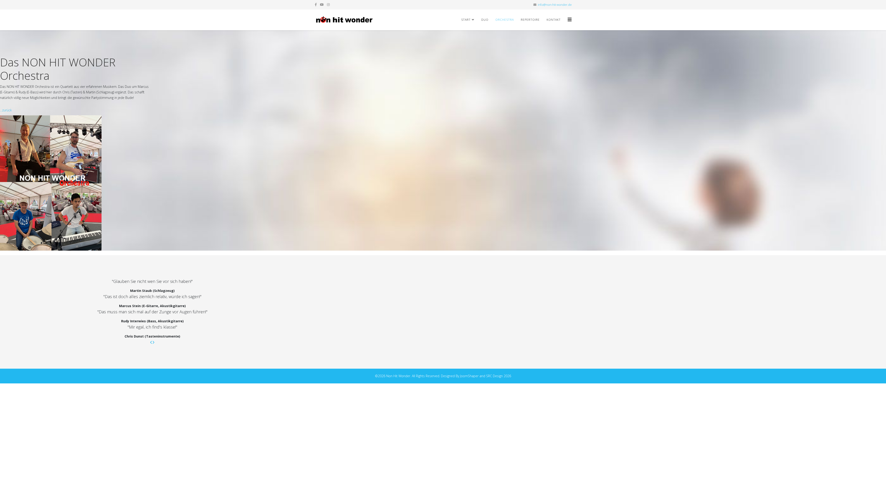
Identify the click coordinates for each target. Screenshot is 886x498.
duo (484, 20)
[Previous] (151, 342)
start (466, 20)
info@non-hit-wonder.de (555, 5)
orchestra (504, 20)
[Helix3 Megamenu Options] (570, 19)
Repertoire (530, 20)
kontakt (554, 20)
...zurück (6, 110)
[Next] (153, 342)
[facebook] (316, 4)
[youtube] (322, 4)
